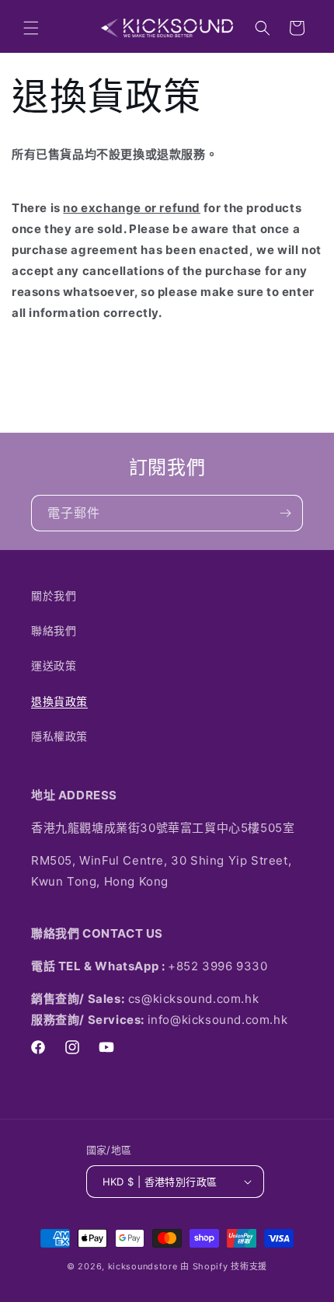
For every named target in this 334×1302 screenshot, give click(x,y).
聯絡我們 (53, 630)
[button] (31, 28)
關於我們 (53, 595)
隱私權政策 (59, 736)
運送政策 (53, 665)
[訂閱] (285, 513)
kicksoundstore (143, 1266)
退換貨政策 (59, 701)
